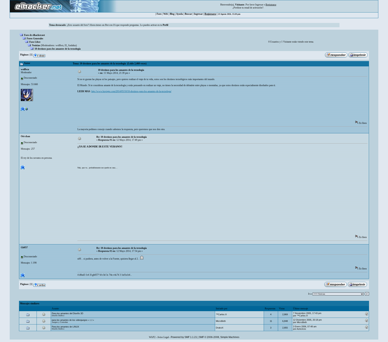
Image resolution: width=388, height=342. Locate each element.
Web (165, 14)
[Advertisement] (151, 108)
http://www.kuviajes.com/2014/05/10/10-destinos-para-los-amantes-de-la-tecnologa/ (131, 91)
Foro (159, 14)
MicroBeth (221, 321)
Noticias (36, 45)
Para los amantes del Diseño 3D (67, 313)
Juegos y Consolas (60, 322)
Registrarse (210, 14)
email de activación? (253, 7)
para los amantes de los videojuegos (70, 320)
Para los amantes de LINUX (65, 326)
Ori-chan (25, 136)
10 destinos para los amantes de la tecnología (58, 48)
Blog (172, 14)
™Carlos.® (221, 314)
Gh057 (24, 247)
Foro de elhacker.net (34, 35)
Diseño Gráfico (58, 316)
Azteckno (301, 329)
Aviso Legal (163, 337)
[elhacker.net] (26, 109)
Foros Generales (35, 38)
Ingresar (259, 4)
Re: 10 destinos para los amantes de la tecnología (121, 137)
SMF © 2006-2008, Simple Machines (219, 337)
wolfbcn (59, 45)
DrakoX (219, 327)
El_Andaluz (70, 45)
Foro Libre (34, 42)
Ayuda (179, 14)
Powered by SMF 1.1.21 (184, 337)
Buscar (188, 14)
